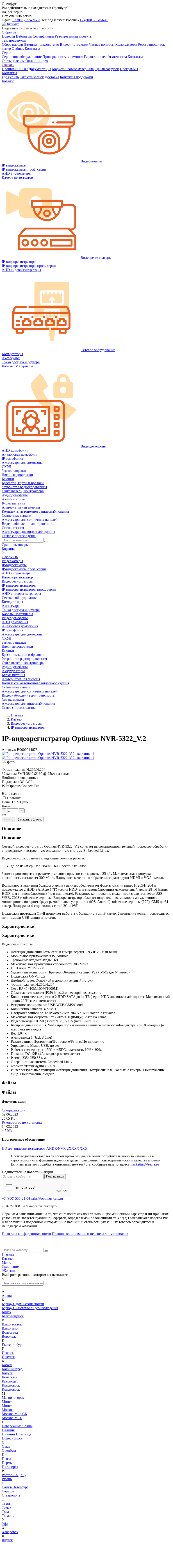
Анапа (7, 1296)
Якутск (7, 1540)
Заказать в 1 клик (30, 819)
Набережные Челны (17, 1426)
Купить (8, 819)
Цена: (6, 802)
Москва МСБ (12, 1418)
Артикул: (9, 750)
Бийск (6, 1312)
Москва (8, 1410)
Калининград (12, 1369)
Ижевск (8, 1353)
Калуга (7, 1373)
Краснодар (10, 1381)
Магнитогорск (13, 1397)
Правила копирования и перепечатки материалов (90, 1234)
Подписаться (55, 1176)
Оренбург (9, 1450)
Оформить (10, 557)
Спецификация (13, 1110)
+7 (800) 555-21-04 (26, 20)
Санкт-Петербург (15, 1487)
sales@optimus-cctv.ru (47, 1198)
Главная (8, 1254)
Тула (5, 1511)
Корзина (8, 549)
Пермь (7, 1463)
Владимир (10, 1328)
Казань (7, 1365)
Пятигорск (10, 1467)
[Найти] (46, 541)
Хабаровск (10, 1532)
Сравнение (10, 1266)
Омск (6, 1446)
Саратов (8, 1491)
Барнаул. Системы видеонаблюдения (30, 1308)
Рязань (7, 1479)
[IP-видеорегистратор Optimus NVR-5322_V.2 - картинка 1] (48, 754)
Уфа (5, 1524)
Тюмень (8, 1516)
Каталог (8, 1258)
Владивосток (12, 1324)
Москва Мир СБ (14, 1414)
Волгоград (10, 1332)
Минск (7, 1402)
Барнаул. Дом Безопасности (23, 1304)
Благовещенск (13, 1316)
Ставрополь (11, 1495)
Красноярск (11, 1385)
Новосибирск (12, 1438)
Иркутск (8, 1357)
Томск (6, 1507)
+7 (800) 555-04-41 (94, 20)
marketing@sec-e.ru (144, 1164)
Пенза (6, 1459)
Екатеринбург (12, 1345)
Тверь (6, 1503)
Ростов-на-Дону (14, 1475)
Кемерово (9, 1377)
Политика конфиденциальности (26, 1234)
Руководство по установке (22, 1122)
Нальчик (8, 1430)
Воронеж (9, 1336)
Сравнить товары (15, 545)
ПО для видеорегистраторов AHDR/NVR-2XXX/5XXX (45, 1148)
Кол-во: (7, 806)
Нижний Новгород (16, 1434)
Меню (6, 1262)
